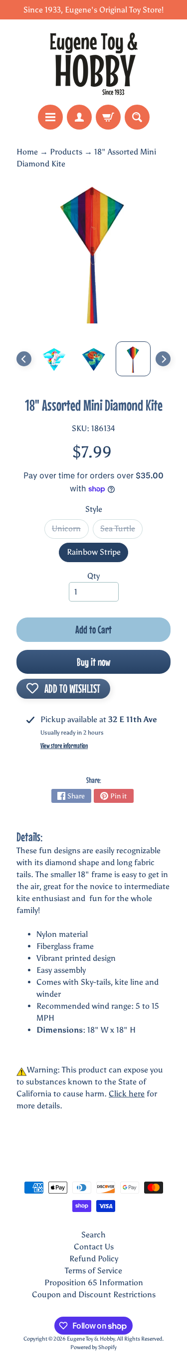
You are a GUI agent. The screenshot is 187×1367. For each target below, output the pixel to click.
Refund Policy (93, 1258)
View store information (64, 746)
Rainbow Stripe (97, 554)
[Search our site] (137, 117)
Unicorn (70, 531)
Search (93, 1234)
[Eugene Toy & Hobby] (93, 62)
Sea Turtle (121, 531)
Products (66, 151)
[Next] (163, 358)
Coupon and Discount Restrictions (94, 1294)
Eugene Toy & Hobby (91, 1338)
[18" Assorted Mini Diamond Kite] (53, 358)
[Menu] (50, 117)
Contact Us (94, 1246)
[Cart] (108, 117)
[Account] (79, 117)
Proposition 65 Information (93, 1282)
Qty (93, 576)
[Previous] (23, 358)
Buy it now (94, 661)
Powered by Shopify (93, 1347)
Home (27, 151)
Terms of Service (93, 1270)
